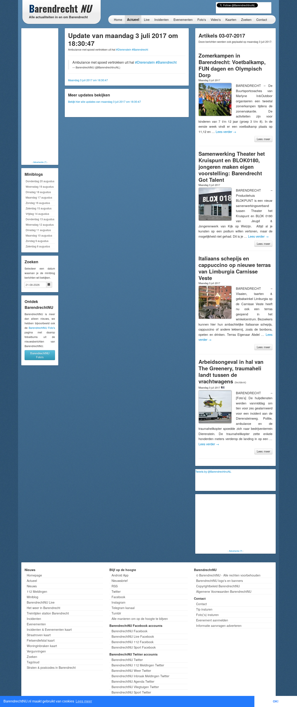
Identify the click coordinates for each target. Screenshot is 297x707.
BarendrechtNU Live (41, 602)
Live (147, 19)
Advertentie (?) (40, 162)
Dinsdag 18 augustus (38, 192)
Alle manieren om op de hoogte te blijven (140, 618)
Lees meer (263, 139)
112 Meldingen (37, 591)
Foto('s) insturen (207, 615)
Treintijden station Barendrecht (48, 613)
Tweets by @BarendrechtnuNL (213, 471)
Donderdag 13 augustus (40, 219)
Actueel (133, 19)
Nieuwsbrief (120, 580)
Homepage (34, 575)
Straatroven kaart (39, 635)
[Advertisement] (39, 94)
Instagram (118, 602)
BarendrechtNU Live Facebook (133, 636)
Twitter (116, 591)
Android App (120, 575)
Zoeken (246, 19)
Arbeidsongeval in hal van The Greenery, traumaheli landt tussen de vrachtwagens (231, 371)
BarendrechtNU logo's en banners (219, 580)
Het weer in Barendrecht (43, 608)
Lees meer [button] (84, 701)
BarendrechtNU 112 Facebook (133, 642)
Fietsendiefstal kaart (41, 640)
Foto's (201, 19)
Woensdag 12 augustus (40, 224)
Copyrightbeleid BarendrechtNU (218, 586)
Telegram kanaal (123, 608)
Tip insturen (204, 609)
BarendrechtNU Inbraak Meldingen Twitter (140, 676)
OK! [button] (276, 701)
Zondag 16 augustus (38, 203)
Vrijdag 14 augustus (37, 213)
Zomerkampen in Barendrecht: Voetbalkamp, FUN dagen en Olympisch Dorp (232, 65)
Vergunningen (36, 651)
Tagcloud (33, 662)
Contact (261, 19)
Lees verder (226, 131)
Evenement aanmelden (212, 620)
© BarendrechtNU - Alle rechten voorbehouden (228, 575)
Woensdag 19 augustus (40, 186)
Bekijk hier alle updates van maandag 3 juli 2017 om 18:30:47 (104, 101)
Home (118, 19)
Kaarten (230, 19)
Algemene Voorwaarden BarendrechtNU (223, 591)
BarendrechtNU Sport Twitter (131, 692)
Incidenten (161, 19)
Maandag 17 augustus (39, 197)
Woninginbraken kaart (42, 646)
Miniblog (32, 597)
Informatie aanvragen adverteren (219, 625)
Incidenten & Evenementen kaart (49, 629)
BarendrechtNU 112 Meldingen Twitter (138, 665)
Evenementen (183, 19)
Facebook (118, 597)
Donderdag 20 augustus (40, 181)
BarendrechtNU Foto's (42, 327)
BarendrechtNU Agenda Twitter (133, 681)
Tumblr (116, 613)
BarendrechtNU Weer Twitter (131, 670)
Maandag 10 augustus (39, 235)
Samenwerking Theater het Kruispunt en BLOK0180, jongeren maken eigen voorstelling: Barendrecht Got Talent (232, 166)
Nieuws (32, 586)
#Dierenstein (123, 49)
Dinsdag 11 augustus (38, 230)
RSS (115, 586)
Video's (216, 19)
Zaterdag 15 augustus (39, 208)
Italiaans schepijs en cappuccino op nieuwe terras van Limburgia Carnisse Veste (235, 268)
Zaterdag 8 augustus (38, 246)
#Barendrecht (140, 49)
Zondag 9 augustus (37, 241)
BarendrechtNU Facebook (129, 631)
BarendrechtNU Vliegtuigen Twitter (135, 687)
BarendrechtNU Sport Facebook (134, 647)
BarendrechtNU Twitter (127, 659)
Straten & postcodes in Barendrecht (51, 667)
